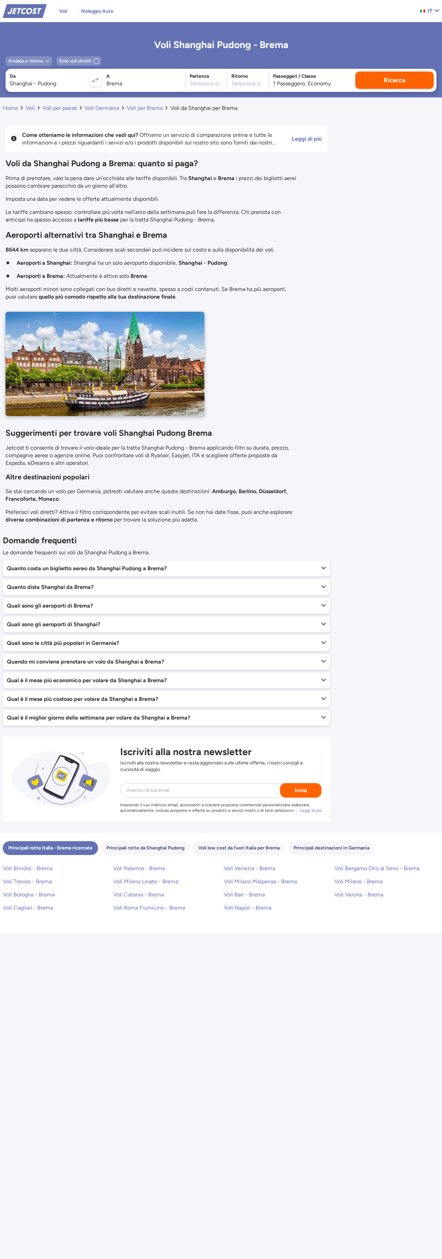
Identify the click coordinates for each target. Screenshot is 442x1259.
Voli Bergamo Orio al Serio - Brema (377, 868)
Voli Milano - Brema (358, 881)
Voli (63, 11)
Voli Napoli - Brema (247, 907)
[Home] (25, 10)
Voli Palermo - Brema (139, 868)
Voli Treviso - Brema (27, 881)
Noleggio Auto (97, 11)
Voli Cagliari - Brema (28, 907)
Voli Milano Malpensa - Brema (260, 881)
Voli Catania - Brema (138, 894)
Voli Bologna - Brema (29, 894)
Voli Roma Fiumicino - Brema (149, 907)
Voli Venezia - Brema (249, 868)
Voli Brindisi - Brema (27, 868)
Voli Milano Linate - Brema (145, 881)
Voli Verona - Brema (358, 894)
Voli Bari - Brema (244, 894)
